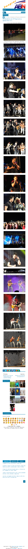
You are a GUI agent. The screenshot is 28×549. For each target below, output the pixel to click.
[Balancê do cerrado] (12, 399)
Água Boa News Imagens (17, 546)
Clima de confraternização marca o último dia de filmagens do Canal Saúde (14, 470)
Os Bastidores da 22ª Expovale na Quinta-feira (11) (12, 19)
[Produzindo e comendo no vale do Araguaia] (12, 383)
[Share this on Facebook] (4, 370)
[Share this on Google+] (7, 370)
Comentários (14, 461)
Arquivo (21, 461)
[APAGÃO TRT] (22, 399)
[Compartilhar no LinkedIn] (14, 370)
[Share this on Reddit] (16, 370)
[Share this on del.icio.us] (13, 370)
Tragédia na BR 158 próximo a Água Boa (12, 463)
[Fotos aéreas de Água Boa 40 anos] (17, 399)
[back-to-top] (24, 481)
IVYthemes (14, 548)
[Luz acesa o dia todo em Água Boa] (17, 391)
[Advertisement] (15, 492)
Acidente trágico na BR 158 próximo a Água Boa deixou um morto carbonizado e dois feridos (14, 466)
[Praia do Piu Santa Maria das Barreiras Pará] (22, 391)
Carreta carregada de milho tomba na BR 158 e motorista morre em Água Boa (14, 477)
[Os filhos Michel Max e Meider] (12, 407)
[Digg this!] (11, 370)
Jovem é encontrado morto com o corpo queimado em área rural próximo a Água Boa (14, 473)
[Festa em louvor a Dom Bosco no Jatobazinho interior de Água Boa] (17, 383)
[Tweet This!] (5, 370)
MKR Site (20, 548)
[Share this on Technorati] (18, 370)
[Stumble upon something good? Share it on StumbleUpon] (9, 370)
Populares (6, 461)
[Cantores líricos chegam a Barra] (12, 391)
